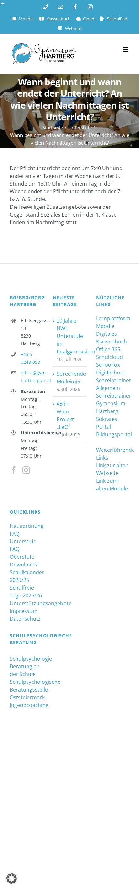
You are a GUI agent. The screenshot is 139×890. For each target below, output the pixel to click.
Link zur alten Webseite (112, 469)
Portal (103, 426)
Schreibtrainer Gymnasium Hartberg (112, 403)
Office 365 (108, 349)
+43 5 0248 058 (30, 358)
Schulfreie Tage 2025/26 (26, 591)
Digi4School (110, 372)
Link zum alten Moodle (112, 484)
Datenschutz (25, 618)
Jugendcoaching (26, 705)
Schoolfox (108, 364)
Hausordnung (26, 525)
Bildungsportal (112, 434)
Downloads (23, 564)
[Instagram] (26, 470)
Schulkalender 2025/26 (26, 576)
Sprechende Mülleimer (70, 377)
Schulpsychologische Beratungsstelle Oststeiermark (26, 689)
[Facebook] (13, 470)
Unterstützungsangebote (26, 603)
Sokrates (106, 418)
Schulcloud (109, 357)
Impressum (23, 610)
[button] (11, 878)
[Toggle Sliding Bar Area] (6, 6)
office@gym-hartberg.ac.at (32, 376)
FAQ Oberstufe (22, 553)
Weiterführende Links (112, 453)
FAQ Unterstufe (23, 537)
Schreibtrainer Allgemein (112, 384)
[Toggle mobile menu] (126, 49)
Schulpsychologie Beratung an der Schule (26, 666)
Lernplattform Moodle (112, 322)
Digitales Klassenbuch (111, 337)
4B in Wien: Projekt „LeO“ (65, 415)
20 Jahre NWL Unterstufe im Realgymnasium (70, 336)
